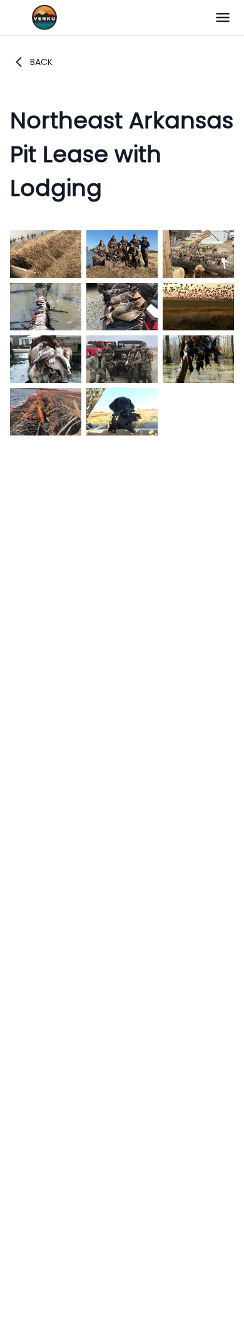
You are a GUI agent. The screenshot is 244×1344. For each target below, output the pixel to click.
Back (41, 62)
